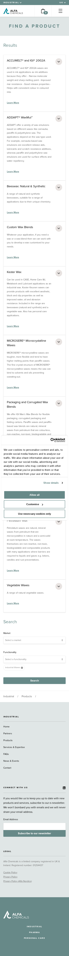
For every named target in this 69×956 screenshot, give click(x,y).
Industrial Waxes (12, 667)
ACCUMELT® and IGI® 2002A (26, 60)
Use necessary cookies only (34, 513)
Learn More (13, 102)
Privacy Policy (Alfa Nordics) (17, 881)
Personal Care (34, 938)
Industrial (8, 696)
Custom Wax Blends (20, 227)
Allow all (34, 494)
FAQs (6, 754)
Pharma (34, 932)
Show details (51, 482)
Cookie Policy (10, 872)
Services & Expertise (14, 747)
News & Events (11, 761)
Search (34, 680)
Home (6, 726)
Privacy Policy (10, 876)
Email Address (10, 819)
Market (6, 633)
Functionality (9, 652)
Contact (7, 767)
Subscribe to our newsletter (34, 833)
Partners (7, 733)
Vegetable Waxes (18, 585)
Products (27, 696)
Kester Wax (14, 272)
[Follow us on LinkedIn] (64, 787)
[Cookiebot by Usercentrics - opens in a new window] (50, 440)
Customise (32, 504)
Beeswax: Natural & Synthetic (26, 186)
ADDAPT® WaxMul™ (20, 117)
